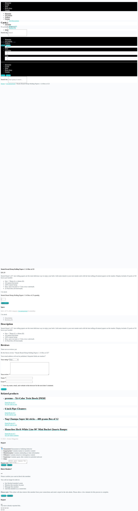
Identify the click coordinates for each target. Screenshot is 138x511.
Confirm (10, 495)
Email (3, 382)
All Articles (8, 15)
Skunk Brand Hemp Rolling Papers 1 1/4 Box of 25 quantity (20, 295)
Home (3, 84)
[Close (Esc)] (1, 447)
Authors (7, 17)
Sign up (8, 75)
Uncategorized (10, 84)
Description (8, 318)
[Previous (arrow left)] (1, 509)
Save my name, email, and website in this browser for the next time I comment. (28, 385)
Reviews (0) (9, 320)
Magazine (8, 13)
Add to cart (5, 303)
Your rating (5, 359)
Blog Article (13, 57)
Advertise (8, 24)
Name (3, 378)
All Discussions (14, 21)
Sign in (3, 75)
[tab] (71, 318)
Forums (7, 19)
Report (10, 465)
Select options (14, 435)
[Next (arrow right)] (3, 509)
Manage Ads (13, 52)
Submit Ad (12, 28)
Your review (5, 374)
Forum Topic (13, 59)
